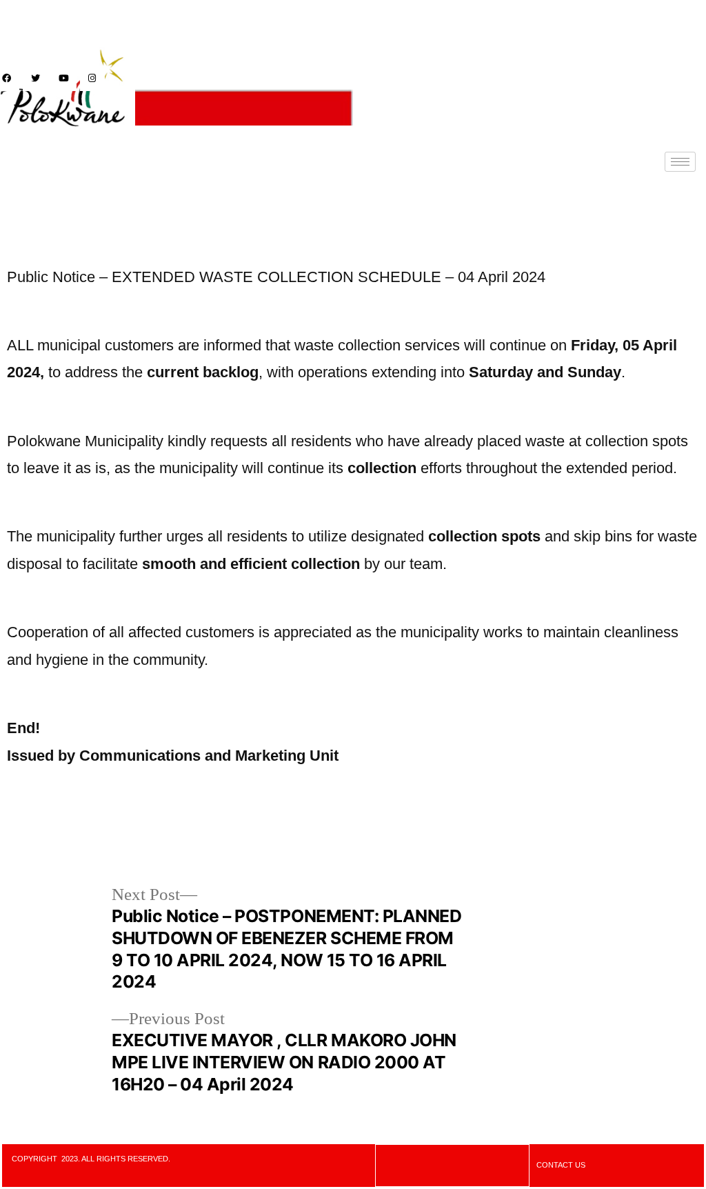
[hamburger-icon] (680, 162)
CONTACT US (560, 1165)
